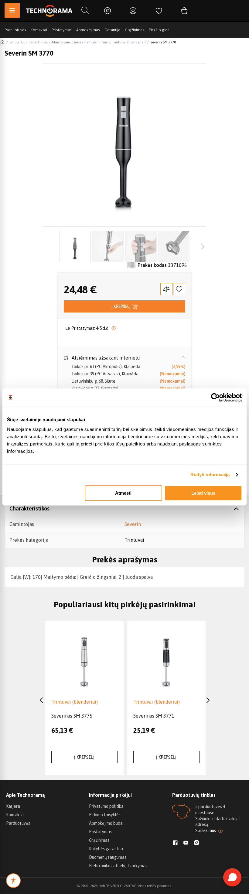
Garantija (112, 30)
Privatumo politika (106, 806)
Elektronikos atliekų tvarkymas (118, 865)
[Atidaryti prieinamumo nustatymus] (13, 880)
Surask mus (205, 830)
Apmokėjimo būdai (106, 823)
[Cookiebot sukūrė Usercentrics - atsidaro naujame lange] (215, 397)
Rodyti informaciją (210, 474)
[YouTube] (186, 843)
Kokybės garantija (106, 848)
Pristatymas (62, 30)
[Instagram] (196, 843)
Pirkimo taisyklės (105, 814)
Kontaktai (39, 30)
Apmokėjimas (88, 30)
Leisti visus (203, 493)
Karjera (13, 806)
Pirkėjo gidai (159, 30)
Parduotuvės (15, 30)
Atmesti (123, 493)
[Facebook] (175, 843)
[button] (124, 358)
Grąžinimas (134, 30)
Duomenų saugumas (107, 857)
